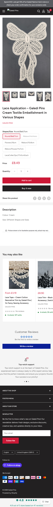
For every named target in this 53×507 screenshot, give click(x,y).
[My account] (43, 11)
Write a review (26, 346)
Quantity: (6, 171)
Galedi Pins (7, 123)
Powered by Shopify (9, 493)
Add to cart (27, 180)
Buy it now (26, 188)
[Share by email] (49, 198)
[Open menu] (3, 11)
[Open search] (38, 11)
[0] (48, 11)
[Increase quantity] (27, 171)
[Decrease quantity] (14, 171)
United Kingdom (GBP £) (25, 452)
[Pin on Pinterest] (39, 198)
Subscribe (10, 440)
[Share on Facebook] (34, 198)
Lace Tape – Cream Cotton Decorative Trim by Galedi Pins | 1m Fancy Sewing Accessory (18, 300)
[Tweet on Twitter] (44, 198)
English (6, 452)
